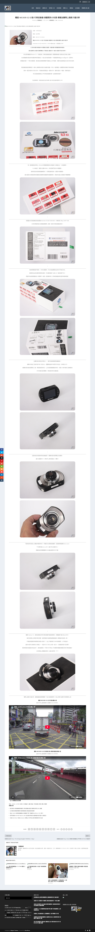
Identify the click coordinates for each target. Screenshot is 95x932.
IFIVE (14, 915)
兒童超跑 (8, 912)
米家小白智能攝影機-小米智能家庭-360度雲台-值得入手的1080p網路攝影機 (57, 880)
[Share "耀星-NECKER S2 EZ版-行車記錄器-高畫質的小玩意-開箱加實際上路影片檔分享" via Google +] (34, 829)
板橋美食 (13, 917)
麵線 (23, 907)
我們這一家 (52, 8)
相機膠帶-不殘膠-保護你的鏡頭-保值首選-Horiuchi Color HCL (78, 867)
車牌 (40, 804)
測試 (11, 917)
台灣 (19, 912)
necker (13, 804)
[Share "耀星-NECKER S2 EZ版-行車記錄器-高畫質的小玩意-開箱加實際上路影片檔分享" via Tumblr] (37, 829)
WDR (18, 804)
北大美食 (6, 907)
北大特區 (22, 912)
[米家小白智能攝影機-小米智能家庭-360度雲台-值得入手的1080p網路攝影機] (58, 870)
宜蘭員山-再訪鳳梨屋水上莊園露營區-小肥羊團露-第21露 (46, 913)
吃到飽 (11, 910)
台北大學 (14, 907)
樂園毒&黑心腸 (85, 8)
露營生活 (44, 8)
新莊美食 (8, 917)
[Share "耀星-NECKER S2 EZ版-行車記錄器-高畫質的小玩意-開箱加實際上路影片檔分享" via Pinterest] (40, 829)
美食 (26, 912)
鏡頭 (20, 917)
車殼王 (27, 910)
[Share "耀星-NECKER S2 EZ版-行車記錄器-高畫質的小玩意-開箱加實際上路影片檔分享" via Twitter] (31, 829)
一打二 (22, 915)
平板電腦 (23, 910)
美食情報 (59, 8)
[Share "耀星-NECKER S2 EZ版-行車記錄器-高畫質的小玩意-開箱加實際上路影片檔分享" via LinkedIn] (43, 829)
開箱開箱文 (51, 20)
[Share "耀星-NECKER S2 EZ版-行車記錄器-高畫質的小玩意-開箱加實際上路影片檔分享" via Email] (51, 829)
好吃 (15, 912)
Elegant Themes (14, 930)
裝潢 (18, 910)
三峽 (25, 915)
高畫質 (45, 804)
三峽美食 (12, 912)
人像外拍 (8, 910)
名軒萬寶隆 (17, 917)
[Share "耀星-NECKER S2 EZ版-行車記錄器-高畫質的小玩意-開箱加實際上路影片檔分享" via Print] (54, 829)
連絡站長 (38, 8)
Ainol (6, 910)
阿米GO (28, 917)
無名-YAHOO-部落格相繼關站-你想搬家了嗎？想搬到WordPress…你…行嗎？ (26, 813)
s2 (16, 804)
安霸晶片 (26, 804)
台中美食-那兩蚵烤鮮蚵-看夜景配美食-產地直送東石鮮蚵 (22, 810)
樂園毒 (17, 907)
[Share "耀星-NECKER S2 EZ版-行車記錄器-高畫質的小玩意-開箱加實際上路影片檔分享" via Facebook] (29, 829)
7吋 (22, 917)
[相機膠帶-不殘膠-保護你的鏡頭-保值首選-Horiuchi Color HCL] (79, 863)
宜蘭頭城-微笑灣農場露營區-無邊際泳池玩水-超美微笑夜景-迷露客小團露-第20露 (47, 917)
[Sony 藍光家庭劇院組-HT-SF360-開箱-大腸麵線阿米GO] (16, 863)
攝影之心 (65, 8)
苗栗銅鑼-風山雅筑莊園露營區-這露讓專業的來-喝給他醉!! (46, 897)
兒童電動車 (17, 915)
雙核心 (19, 907)
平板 (16, 910)
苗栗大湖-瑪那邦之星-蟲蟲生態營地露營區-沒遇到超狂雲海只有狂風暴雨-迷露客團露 (47, 904)
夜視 (21, 804)
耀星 (32, 804)
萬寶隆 (24, 917)
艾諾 (17, 912)
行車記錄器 (36, 804)
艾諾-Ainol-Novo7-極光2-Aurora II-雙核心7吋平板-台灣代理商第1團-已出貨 (26, 818)
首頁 (33, 8)
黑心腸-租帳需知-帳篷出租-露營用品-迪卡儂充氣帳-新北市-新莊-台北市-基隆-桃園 (47, 922)
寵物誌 (71, 8)
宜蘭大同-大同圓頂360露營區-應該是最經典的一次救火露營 (47, 900)
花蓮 (28, 915)
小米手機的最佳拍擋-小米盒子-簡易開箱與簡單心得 (36, 867)
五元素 (20, 910)
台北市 (10, 907)
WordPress (27, 930)
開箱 (42, 804)
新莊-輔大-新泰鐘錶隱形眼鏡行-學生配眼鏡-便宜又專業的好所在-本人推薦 (26, 808)
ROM (30, 915)
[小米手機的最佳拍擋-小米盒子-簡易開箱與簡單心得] (37, 863)
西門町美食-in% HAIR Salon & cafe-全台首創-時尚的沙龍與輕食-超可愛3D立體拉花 (28, 815)
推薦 (30, 804)
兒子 (5, 917)
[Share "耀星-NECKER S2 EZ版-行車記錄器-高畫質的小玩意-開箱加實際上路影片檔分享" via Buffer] (45, 829)
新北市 (26, 907)
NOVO (14, 910)
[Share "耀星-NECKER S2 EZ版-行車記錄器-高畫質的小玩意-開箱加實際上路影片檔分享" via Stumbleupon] (48, 829)
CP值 (20, 915)
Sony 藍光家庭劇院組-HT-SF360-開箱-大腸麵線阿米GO (15, 867)
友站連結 (77, 8)
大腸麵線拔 (39, 20)
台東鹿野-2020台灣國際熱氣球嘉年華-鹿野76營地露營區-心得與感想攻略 (47, 909)
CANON (28, 912)
